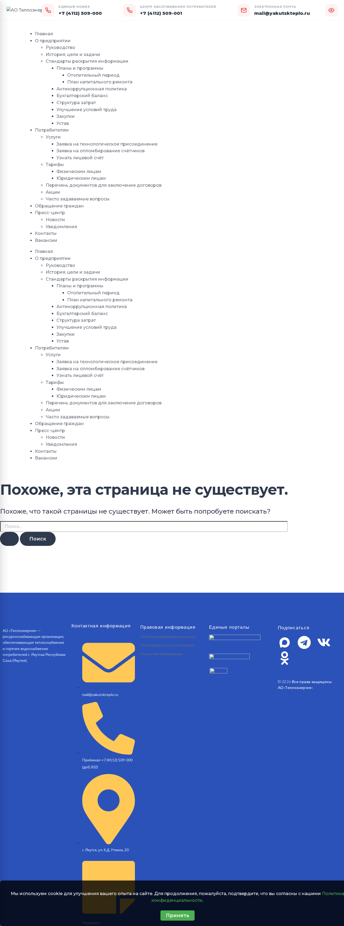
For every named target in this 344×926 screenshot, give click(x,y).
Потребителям (52, 130)
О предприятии (53, 40)
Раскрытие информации (161, 653)
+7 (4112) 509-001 (161, 13)
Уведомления (61, 226)
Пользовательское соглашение (167, 645)
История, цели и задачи (73, 54)
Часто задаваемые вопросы (78, 199)
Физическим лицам (78, 171)
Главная (44, 33)
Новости (55, 219)
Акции (53, 192)
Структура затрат (76, 102)
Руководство (60, 47)
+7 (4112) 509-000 (80, 13)
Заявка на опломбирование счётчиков (100, 150)
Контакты (46, 233)
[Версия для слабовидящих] (331, 10)
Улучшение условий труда (86, 109)
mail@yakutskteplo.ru (282, 13)
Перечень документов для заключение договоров (104, 185)
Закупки (65, 116)
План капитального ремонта (99, 81)
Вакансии (46, 240)
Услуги (53, 137)
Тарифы (55, 164)
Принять (177, 915)
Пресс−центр (50, 212)
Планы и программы (79, 68)
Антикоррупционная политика (91, 88)
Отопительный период (93, 75)
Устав (62, 123)
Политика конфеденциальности (168, 636)
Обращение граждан (59, 205)
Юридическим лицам (81, 178)
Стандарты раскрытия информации (87, 61)
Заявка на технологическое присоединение (106, 144)
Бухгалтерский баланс (82, 95)
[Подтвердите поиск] (9, 539)
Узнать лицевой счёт (80, 157)
